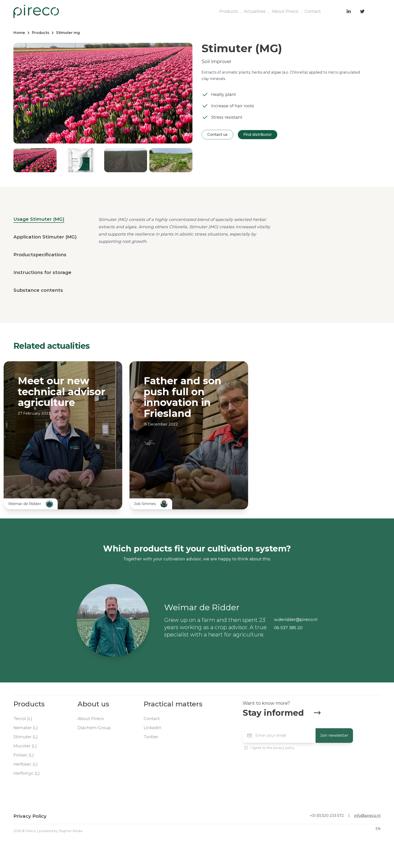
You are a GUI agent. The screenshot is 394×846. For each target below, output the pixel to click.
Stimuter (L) (25, 736)
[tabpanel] (187, 230)
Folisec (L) (23, 755)
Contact (313, 11)
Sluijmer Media (70, 831)
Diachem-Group (94, 727)
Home (19, 33)
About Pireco (285, 11)
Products (228, 11)
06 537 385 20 (288, 627)
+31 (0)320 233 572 (327, 815)
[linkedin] (348, 11)
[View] (102, 498)
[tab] (38, 219)
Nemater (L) (25, 727)
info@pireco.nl (367, 815)
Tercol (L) (22, 718)
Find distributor (257, 134)
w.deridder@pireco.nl (295, 619)
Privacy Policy (30, 816)
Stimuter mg (68, 33)
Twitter (151, 736)
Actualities (255, 11)
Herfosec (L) (25, 764)
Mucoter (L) (25, 746)
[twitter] (362, 11)
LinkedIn (152, 727)
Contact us (217, 134)
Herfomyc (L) (26, 773)
